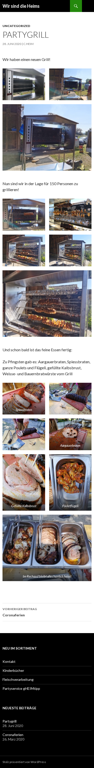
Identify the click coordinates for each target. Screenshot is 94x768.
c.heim (28, 44)
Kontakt (9, 661)
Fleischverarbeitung (18, 679)
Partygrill (10, 721)
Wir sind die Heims (21, 6)
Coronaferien (20, 612)
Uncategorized (16, 26)
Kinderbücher (13, 670)
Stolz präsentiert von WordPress (24, 762)
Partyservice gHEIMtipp (21, 688)
